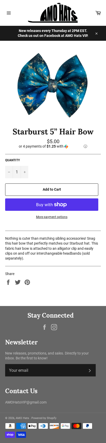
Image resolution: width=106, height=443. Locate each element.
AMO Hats (23, 418)
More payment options (51, 217)
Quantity (12, 160)
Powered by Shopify (43, 418)
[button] (53, 146)
